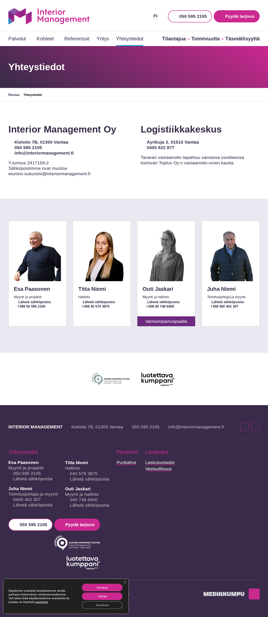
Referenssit (76, 38)
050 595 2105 (193, 16)
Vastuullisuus (158, 468)
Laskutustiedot (160, 462)
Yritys (103, 38)
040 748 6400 (84, 499)
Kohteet (45, 38)
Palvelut (17, 38)
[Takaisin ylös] (254, 594)
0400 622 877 (160, 147)
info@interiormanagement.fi (44, 153)
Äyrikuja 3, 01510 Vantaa (173, 142)
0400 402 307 (27, 499)
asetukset (41, 602)
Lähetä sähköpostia (33, 302)
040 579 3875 (84, 473)
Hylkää (102, 596)
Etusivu (13, 95)
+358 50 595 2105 (31, 306)
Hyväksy (102, 587)
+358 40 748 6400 (160, 306)
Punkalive (126, 462)
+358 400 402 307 (224, 306)
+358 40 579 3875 (96, 306)
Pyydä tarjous (239, 16)
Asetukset (102, 605)
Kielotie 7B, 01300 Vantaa (41, 142)
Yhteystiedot (129, 38)
